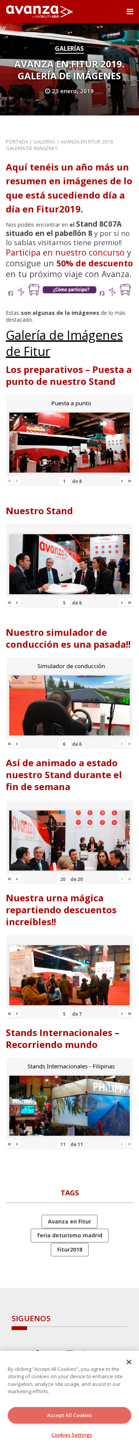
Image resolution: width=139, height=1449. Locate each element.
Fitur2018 (69, 1249)
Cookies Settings (71, 1434)
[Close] (129, 1362)
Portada (17, 141)
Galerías (69, 48)
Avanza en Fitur (69, 1221)
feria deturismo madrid (69, 1235)
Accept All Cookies (69, 1415)
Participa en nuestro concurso (65, 252)
